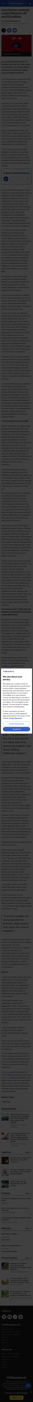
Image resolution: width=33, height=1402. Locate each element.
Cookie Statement (15, 718)
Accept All (17, 729)
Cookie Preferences (16, 724)
